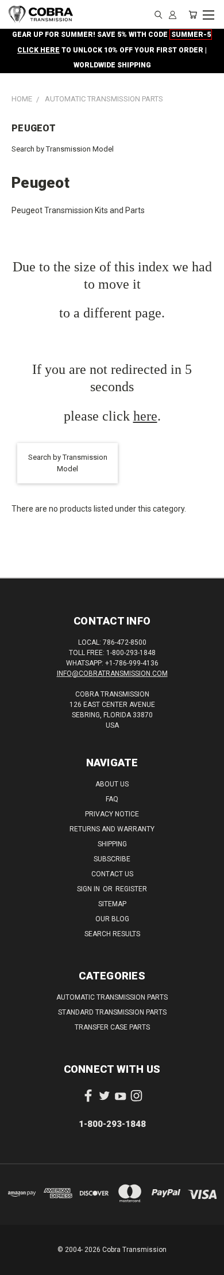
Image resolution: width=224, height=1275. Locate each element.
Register (131, 889)
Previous (17, 1263)
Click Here (38, 50)
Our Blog (112, 919)
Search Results (112, 934)
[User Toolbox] (173, 14)
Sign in (89, 889)
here (145, 415)
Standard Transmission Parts (112, 1012)
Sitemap (112, 904)
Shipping (112, 844)
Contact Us (112, 874)
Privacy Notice (112, 814)
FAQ (112, 799)
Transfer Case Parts (112, 1027)
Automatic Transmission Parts (112, 997)
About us (112, 784)
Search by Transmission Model (62, 149)
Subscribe (112, 859)
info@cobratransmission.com (112, 673)
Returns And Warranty (112, 829)
